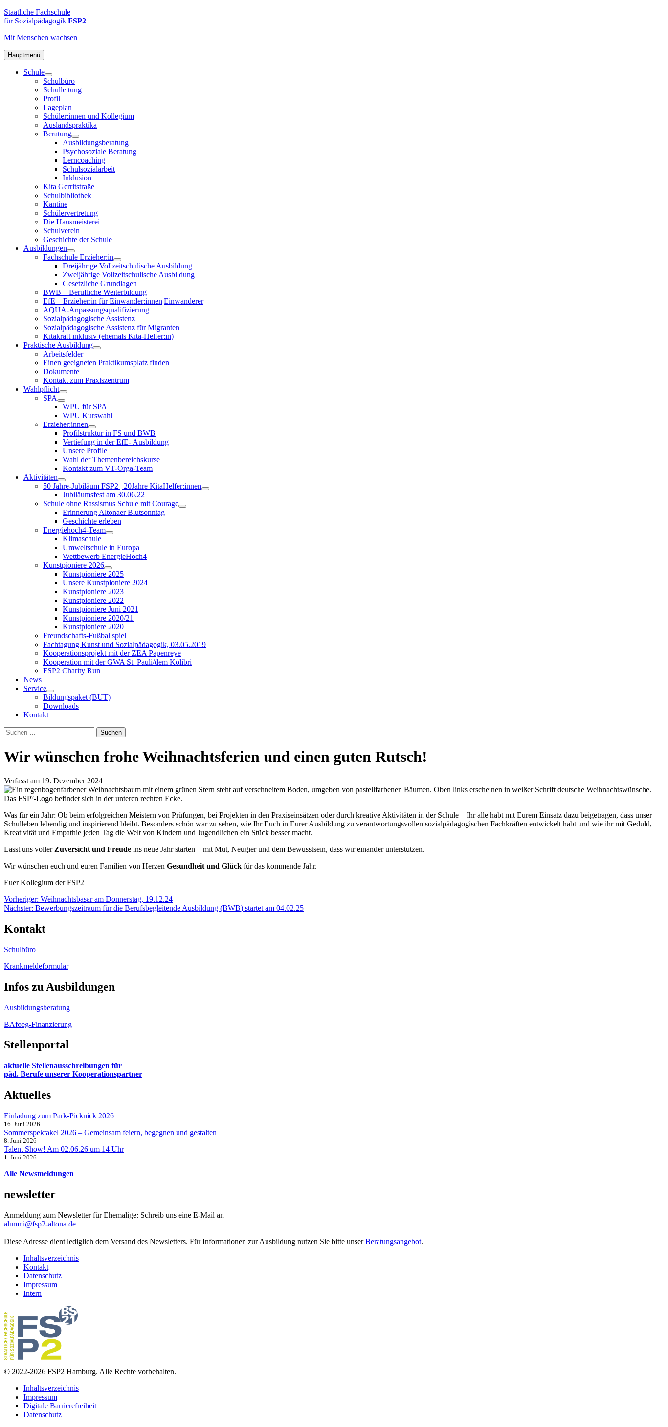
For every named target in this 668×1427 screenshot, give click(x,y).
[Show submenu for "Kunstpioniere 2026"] (108, 567)
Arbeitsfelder (63, 354)
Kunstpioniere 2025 (93, 574)
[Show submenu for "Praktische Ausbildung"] (97, 347)
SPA (50, 398)
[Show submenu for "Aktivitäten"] (62, 479)
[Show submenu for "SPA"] (61, 400)
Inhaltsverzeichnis (51, 1258)
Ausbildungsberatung (96, 142)
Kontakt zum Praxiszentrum (86, 380)
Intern (32, 1293)
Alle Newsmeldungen (39, 1173)
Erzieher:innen (65, 424)
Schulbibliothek (67, 195)
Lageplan (57, 107)
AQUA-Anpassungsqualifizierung (96, 310)
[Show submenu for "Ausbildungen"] (71, 250)
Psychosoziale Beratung (99, 151)
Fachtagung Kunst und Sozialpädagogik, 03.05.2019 (124, 644)
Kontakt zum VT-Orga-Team (108, 468)
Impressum (40, 1284)
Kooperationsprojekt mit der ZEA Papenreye (112, 653)
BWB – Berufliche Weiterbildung (95, 292)
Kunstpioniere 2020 (93, 627)
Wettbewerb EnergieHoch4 (105, 556)
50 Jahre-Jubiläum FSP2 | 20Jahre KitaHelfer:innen (122, 486)
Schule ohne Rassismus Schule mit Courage (110, 503)
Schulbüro (59, 81)
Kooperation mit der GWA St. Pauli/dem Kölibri (117, 662)
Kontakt (35, 715)
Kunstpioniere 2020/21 (98, 618)
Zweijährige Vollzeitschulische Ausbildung (129, 274)
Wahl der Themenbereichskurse (111, 459)
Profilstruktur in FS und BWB (109, 433)
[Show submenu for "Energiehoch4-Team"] (109, 532)
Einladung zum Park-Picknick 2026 (59, 1116)
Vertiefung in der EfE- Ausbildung (116, 442)
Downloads (61, 706)
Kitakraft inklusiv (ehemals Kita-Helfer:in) (108, 336)
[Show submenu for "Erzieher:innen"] (92, 426)
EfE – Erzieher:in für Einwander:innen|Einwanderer (123, 301)
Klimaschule (82, 539)
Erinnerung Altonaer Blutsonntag (114, 512)
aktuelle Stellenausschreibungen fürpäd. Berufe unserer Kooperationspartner (73, 1069)
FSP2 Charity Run (71, 671)
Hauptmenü (24, 55)
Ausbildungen (45, 248)
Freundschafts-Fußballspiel (84, 635)
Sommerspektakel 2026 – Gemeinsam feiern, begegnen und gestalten (110, 1132)
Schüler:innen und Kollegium (88, 116)
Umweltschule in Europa (101, 547)
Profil (51, 98)
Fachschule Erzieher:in (78, 257)
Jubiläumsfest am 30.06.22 (104, 495)
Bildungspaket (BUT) (77, 697)
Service (34, 688)
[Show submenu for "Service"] (50, 691)
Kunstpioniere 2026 (73, 565)
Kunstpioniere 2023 (93, 591)
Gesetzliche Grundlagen (100, 283)
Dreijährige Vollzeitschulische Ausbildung (127, 266)
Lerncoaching (84, 160)
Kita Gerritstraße (68, 186)
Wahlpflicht (41, 389)
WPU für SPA (85, 406)
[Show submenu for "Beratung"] (75, 136)
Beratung (57, 134)
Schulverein (61, 230)
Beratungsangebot (393, 1241)
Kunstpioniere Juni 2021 (100, 609)
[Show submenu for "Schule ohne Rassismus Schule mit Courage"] (182, 506)
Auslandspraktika (70, 125)
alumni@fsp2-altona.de (40, 1224)
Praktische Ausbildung (58, 345)
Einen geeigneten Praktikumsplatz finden (106, 362)
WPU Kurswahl (87, 415)
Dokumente (61, 371)
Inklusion (77, 178)
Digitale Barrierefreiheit (59, 1406)
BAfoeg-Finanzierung (38, 1024)
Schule (34, 72)
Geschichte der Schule (77, 239)
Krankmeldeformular (36, 966)
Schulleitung (62, 90)
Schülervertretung (70, 213)
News (32, 679)
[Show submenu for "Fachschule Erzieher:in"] (117, 259)
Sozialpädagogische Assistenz (89, 318)
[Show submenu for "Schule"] (48, 74)
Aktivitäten (40, 477)
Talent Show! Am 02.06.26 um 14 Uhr (64, 1149)
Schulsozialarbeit (89, 169)
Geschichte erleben (92, 521)
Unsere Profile (85, 450)
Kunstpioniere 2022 (93, 600)
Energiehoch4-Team (74, 530)
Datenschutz (42, 1275)
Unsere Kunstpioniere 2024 (105, 583)
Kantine (55, 204)
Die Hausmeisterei (71, 222)
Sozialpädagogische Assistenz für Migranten (111, 327)
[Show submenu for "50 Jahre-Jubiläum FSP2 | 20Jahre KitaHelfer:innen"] (205, 488)
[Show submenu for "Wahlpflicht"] (63, 391)
